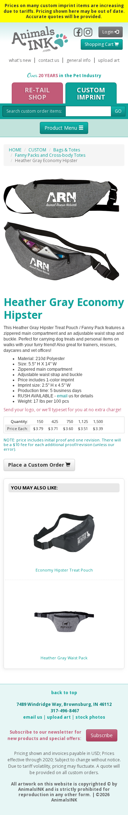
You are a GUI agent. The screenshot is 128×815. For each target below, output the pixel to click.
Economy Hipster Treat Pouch (64, 570)
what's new (20, 60)
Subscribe (102, 735)
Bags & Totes (66, 150)
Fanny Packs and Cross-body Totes (50, 155)
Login (108, 32)
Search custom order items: (34, 111)
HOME (15, 150)
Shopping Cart (99, 44)
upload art (108, 60)
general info (78, 60)
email (62, 395)
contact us (48, 60)
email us (32, 717)
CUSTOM (37, 150)
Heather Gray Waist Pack (64, 657)
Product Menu (61, 127)
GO (118, 111)
